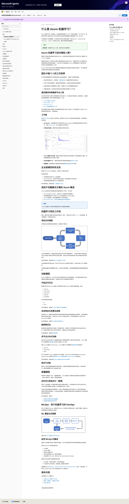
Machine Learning (50, 24)
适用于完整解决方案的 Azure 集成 (117, 32)
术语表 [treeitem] (5, 41)
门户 (120, 15)
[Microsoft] (2, 12)
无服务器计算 (62, 80)
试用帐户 (125, 15)
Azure (43, 24)
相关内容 (112, 41)
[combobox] (11, 26)
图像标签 (66, 163)
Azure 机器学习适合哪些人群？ (116, 27)
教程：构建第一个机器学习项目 (51, 481)
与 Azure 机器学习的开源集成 (59, 307)
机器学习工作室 (45, 118)
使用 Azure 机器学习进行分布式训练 (61, 359)
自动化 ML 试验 (74, 160)
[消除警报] (126, 3)
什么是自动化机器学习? (57, 321)
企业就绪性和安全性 (114, 30)
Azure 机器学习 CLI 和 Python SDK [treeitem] (11, 39)
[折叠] (20, 23)
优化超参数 (55, 333)
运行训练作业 (47, 482)
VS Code (53, 125)
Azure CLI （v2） (48, 104)
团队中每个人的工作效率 (115, 29)
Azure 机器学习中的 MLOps (53, 435)
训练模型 (112, 36)
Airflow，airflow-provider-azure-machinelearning (62, 466)
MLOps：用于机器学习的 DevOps (117, 39)
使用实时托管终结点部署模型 (51, 399)
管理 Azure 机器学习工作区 (58, 260)
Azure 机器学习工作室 (49, 101)
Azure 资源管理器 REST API (50, 106)
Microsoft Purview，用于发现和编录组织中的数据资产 (57, 199)
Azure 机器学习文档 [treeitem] (7, 31)
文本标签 (72, 163)
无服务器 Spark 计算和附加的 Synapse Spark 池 (64, 356)
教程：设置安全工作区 (57, 183)
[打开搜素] (126, 12)
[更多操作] (86, 25)
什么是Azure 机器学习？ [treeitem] (9, 36)
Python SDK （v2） (48, 102)
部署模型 (112, 37)
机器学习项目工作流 (114, 34)
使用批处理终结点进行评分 (50, 401)
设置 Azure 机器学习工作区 (50, 479)
